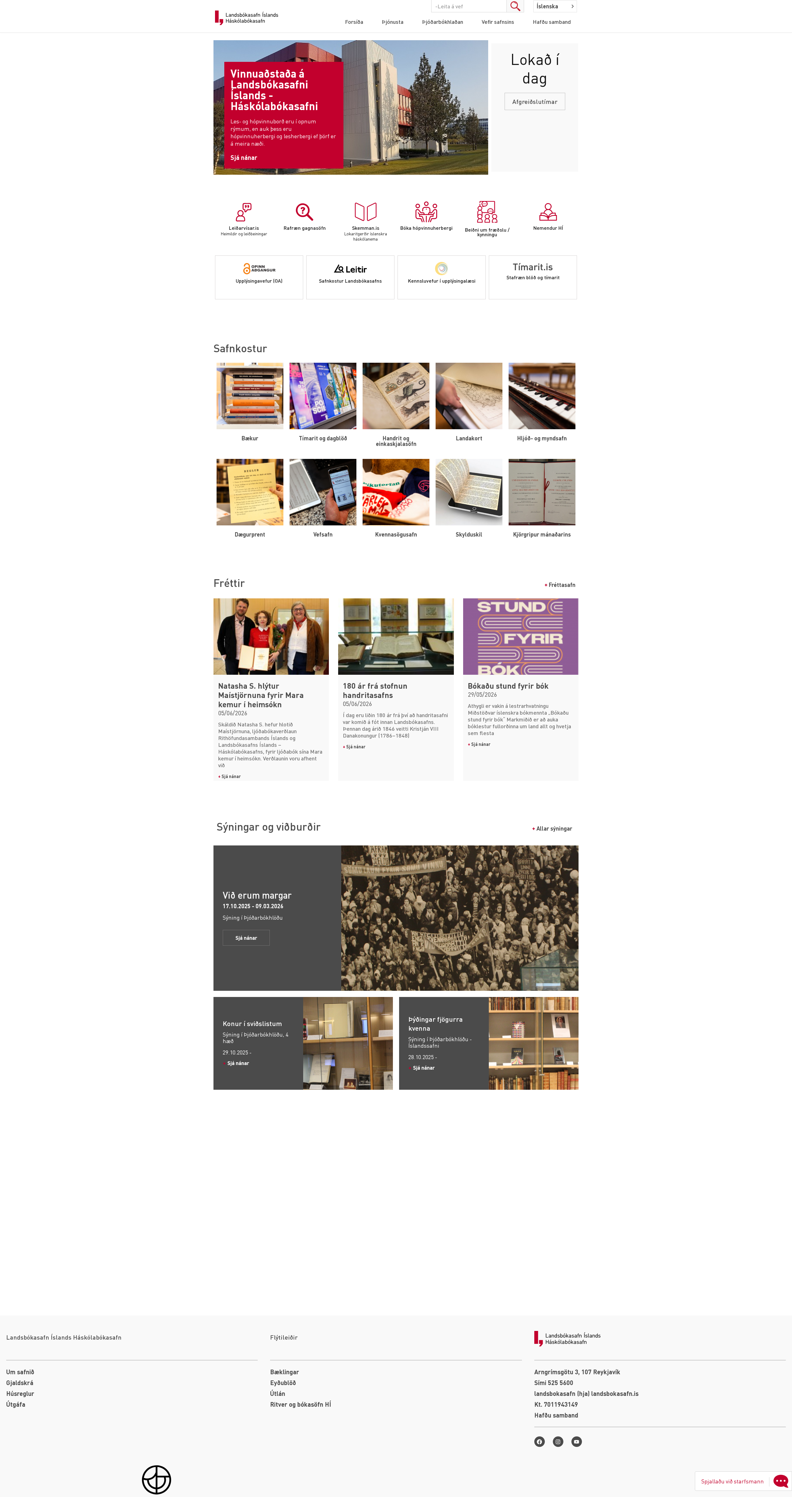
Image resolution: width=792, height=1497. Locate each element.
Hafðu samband (552, 21)
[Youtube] (576, 1441)
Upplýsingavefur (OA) (259, 280)
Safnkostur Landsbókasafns (350, 280)
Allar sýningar (552, 828)
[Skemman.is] (366, 212)
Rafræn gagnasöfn (305, 228)
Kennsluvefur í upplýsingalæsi (442, 280)
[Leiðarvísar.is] (244, 212)
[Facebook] (539, 1441)
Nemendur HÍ (548, 228)
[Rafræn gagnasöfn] (305, 212)
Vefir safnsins (498, 21)
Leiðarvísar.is (244, 228)
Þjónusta (392, 21)
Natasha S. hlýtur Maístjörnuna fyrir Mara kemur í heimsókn (261, 695)
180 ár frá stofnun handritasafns (375, 690)
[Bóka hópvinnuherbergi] (426, 212)
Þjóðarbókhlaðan (442, 21)
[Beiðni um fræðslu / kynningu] (487, 212)
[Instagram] (558, 1441)
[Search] (515, 6)
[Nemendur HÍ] (548, 212)
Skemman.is (365, 228)
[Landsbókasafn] (248, 18)
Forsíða (354, 21)
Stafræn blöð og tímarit (533, 277)
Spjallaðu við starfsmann (732, 1481)
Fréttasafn (559, 584)
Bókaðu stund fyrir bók (508, 686)
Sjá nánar (229, 776)
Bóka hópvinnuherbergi (426, 228)
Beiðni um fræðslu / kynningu (487, 231)
